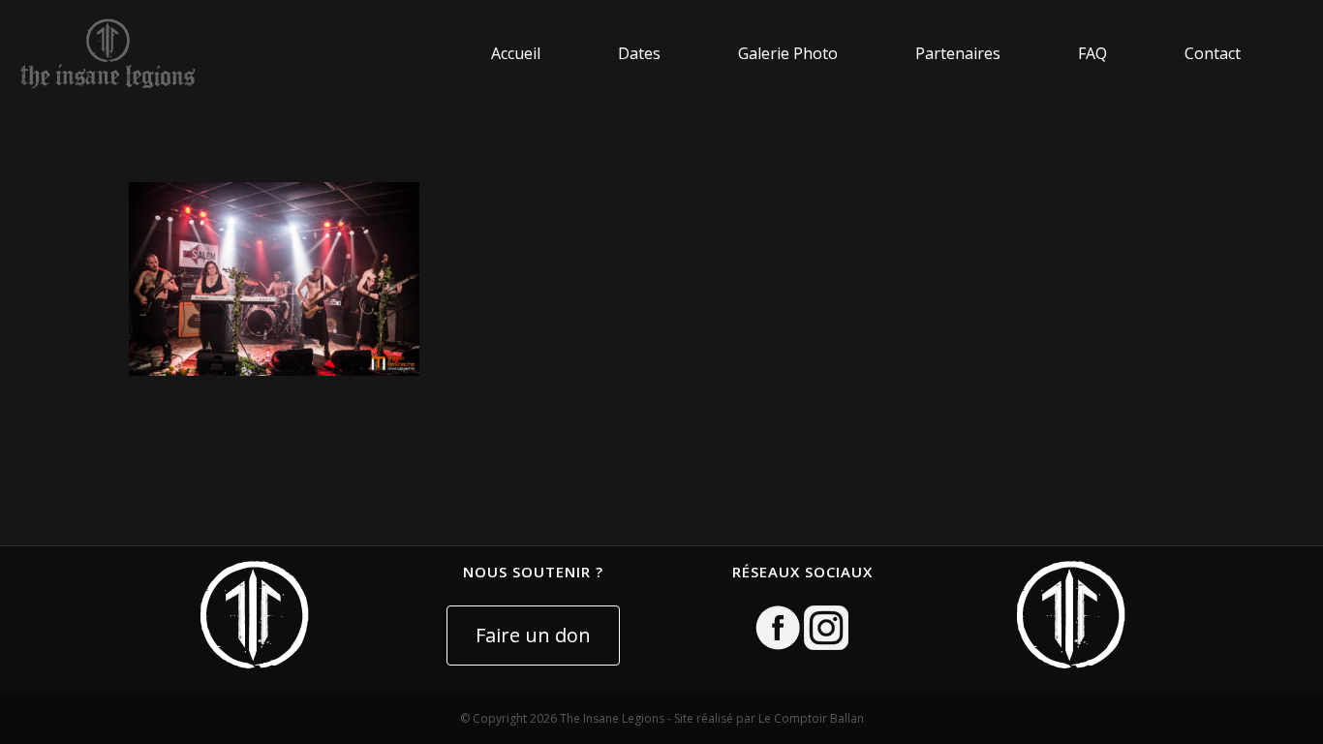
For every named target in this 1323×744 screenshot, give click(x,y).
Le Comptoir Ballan (811, 718)
